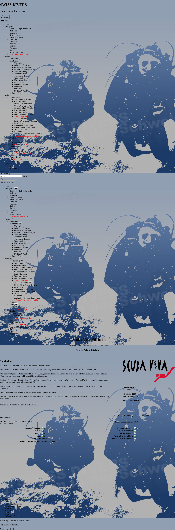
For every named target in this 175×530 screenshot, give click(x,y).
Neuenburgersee (16, 35)
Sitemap (8, 517)
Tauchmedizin (19, 78)
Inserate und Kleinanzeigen (24, 69)
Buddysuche (19, 82)
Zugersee (13, 46)
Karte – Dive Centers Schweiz (25, 121)
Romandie (18, 132)
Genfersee (13, 33)
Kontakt (8, 510)
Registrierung (10, 515)
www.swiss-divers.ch (13, 500)
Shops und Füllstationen (19, 119)
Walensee (13, 48)
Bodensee (13, 31)
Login (7, 164)
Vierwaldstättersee (16, 37)
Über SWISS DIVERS (18, 162)
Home (7, 24)
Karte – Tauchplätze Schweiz (21, 29)
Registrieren (14, 168)
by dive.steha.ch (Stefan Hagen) (18, 521)
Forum (7, 57)
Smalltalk (17, 89)
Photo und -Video (21, 84)
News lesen (18, 142)
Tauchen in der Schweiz (14, 11)
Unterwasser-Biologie (22, 80)
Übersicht (18, 63)
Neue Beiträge (15, 59)
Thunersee (13, 42)
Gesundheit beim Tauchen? (24, 108)
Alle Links (18, 157)
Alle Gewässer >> (16, 52)
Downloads (14, 149)
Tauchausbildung (20, 72)
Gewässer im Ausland (22, 67)
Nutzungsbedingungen (13, 504)
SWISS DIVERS (13, 5)
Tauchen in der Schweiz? (23, 99)
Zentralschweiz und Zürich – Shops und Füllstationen (87, 345)
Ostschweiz (18, 123)
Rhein (12, 50)
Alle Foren (14, 61)
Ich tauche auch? (20, 110)
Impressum (9, 508)
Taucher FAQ (15, 97)
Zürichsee (13, 39)
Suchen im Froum (16, 93)
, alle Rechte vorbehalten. (9, 525)
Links (12, 155)
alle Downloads (20, 151)
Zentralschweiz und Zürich (24, 125)
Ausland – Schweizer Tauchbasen (27, 134)
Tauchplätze (9, 27)
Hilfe (7, 502)
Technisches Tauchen (22, 76)
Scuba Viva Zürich (87, 350)
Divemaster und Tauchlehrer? (25, 114)
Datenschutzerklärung (13, 506)
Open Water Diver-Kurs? (23, 106)
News (12, 140)
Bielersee (13, 44)
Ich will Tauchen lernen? (23, 104)
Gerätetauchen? (20, 102)
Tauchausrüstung (20, 74)
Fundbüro (18, 87)
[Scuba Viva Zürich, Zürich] (149, 381)
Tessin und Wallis (21, 129)
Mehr (7, 95)
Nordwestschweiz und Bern (24, 127)
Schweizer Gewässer (22, 65)
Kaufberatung (15, 147)
